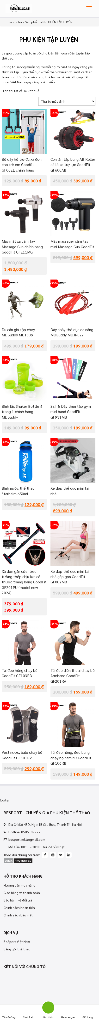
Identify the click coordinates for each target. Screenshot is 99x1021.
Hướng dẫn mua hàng (19, 885)
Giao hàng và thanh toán (22, 892)
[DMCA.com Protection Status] (18, 860)
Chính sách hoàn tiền (19, 907)
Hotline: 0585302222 (24, 832)
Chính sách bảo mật (18, 915)
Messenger (68, 1017)
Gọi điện (48, 1006)
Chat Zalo (28, 1017)
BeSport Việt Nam (17, 941)
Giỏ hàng (87, 1017)
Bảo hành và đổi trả (18, 900)
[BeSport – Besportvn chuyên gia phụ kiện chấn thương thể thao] (19, 8)
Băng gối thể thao (17, 949)
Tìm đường (9, 1017)
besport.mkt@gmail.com (26, 839)
